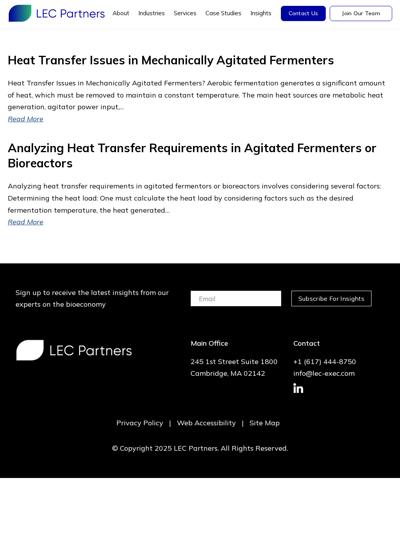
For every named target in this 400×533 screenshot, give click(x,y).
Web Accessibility (206, 422)
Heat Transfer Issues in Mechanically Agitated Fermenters (171, 60)
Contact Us (303, 13)
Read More (25, 118)
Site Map (265, 422)
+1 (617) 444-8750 (324, 361)
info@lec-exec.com (324, 373)
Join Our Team (361, 13)
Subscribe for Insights (331, 298)
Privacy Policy (139, 422)
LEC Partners (56, 13)
